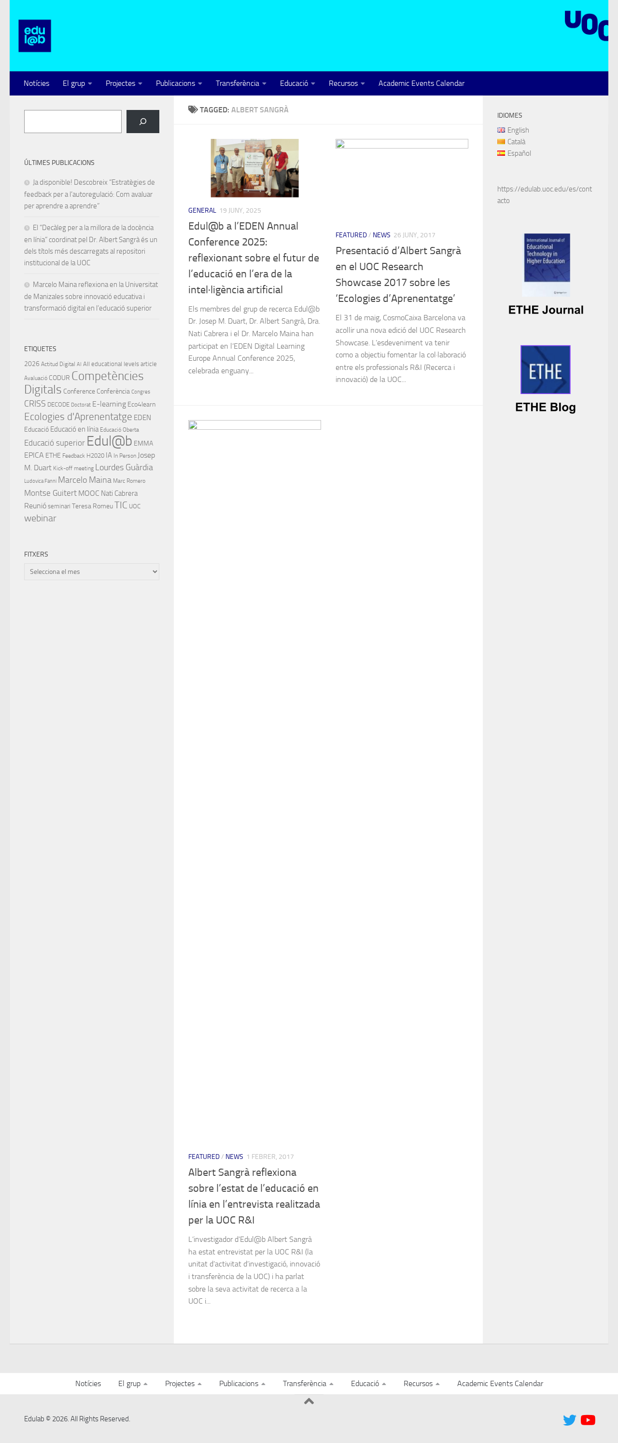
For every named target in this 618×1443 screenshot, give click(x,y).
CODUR (59, 378)
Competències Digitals (84, 382)
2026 (32, 364)
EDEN (142, 417)
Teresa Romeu (92, 506)
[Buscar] (142, 121)
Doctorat (81, 405)
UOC (134, 506)
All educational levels (111, 364)
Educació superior (54, 443)
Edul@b (109, 441)
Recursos (343, 83)
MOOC (88, 493)
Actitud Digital (58, 364)
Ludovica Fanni (40, 481)
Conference (79, 391)
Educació (294, 83)
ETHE (53, 455)
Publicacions (175, 83)
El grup (74, 83)
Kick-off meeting (73, 468)
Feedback (73, 455)
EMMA (143, 443)
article (148, 364)
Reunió (35, 506)
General (202, 210)
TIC (120, 505)
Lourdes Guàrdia (124, 467)
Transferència (237, 83)
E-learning (109, 403)
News (382, 235)
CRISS (35, 403)
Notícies (36, 83)
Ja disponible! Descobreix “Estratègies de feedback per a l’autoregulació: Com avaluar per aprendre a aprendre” (89, 194)
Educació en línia (74, 429)
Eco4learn (141, 404)
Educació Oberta (119, 429)
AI (79, 364)
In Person (124, 455)
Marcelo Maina (85, 480)
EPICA (34, 455)
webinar (40, 518)
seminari (59, 506)
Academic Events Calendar (421, 83)
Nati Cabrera (119, 493)
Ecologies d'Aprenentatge (78, 416)
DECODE (58, 404)
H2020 (95, 455)
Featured (351, 235)
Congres (140, 392)
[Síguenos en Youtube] (587, 1420)
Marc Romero (129, 480)
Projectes (120, 83)
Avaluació (35, 378)
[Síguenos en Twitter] (569, 1420)
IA (109, 455)
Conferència (113, 391)
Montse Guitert (50, 493)
